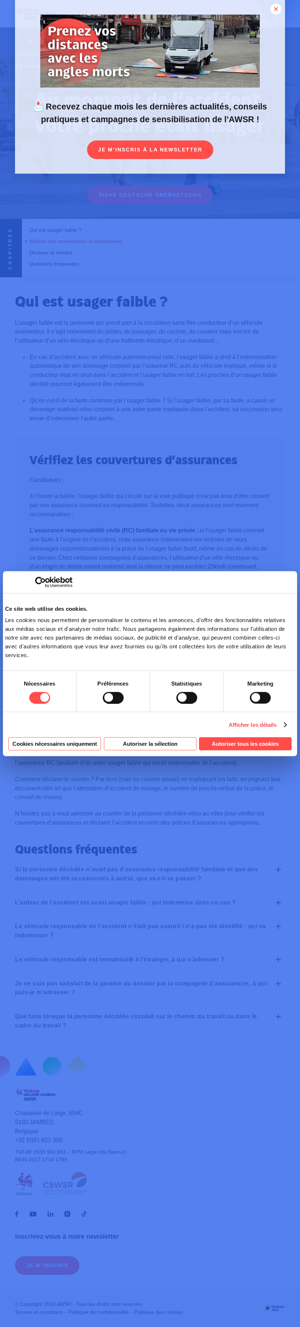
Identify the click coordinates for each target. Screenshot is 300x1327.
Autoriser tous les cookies (245, 744)
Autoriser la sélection (150, 744)
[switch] (113, 697)
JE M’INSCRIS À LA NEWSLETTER (150, 150)
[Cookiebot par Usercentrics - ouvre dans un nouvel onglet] (40, 581)
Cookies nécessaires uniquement (54, 744)
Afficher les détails (253, 724)
